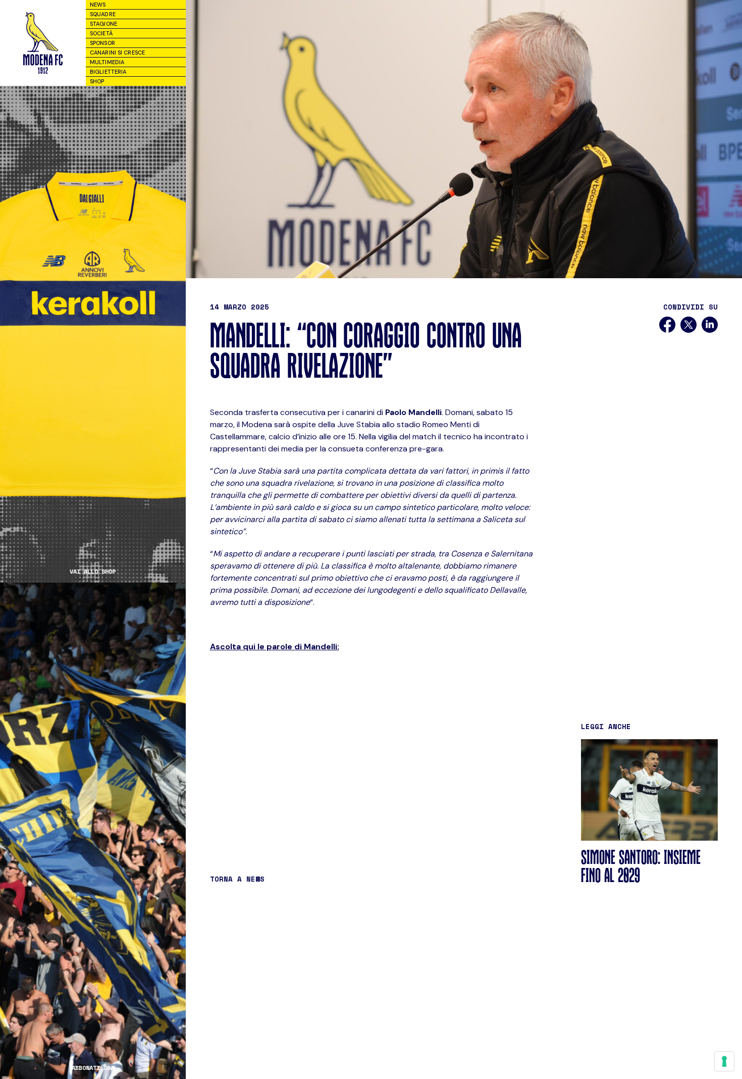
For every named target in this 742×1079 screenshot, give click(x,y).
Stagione (103, 23)
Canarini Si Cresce (117, 52)
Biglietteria (108, 71)
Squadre (103, 14)
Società (101, 33)
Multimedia (107, 62)
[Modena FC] (43, 43)
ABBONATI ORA (93, 1068)
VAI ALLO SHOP (93, 572)
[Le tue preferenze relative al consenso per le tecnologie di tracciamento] (724, 1061)
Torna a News (237, 879)
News (97, 4)
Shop (97, 81)
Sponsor (102, 42)
